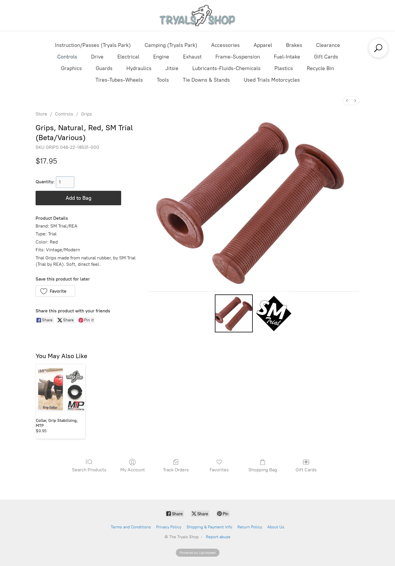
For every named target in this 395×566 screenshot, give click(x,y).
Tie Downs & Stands (206, 80)
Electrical (128, 57)
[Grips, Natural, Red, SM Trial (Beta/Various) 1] (274, 313)
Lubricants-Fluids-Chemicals (226, 68)
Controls (67, 57)
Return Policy (249, 527)
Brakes (294, 45)
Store (41, 114)
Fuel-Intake (287, 57)
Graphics (71, 68)
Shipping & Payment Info (209, 527)
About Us (275, 527)
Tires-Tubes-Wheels (119, 80)
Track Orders (176, 469)
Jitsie (171, 68)
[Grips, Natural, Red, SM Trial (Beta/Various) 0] (233, 313)
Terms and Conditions (131, 527)
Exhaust (192, 57)
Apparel (263, 45)
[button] (55, 291)
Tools (163, 80)
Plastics (283, 68)
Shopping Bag (262, 469)
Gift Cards (326, 57)
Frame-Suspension (237, 57)
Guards (104, 68)
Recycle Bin (320, 68)
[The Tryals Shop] (198, 15)
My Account (132, 469)
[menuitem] (347, 100)
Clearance (328, 45)
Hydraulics (139, 68)
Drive (97, 57)
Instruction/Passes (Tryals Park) (93, 45)
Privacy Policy (168, 527)
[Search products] (378, 48)
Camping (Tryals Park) (171, 45)
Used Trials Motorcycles (272, 80)
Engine (161, 57)
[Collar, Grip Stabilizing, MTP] (60, 389)
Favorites (219, 469)
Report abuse (218, 536)
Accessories (225, 45)
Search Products (89, 469)
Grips (86, 114)
